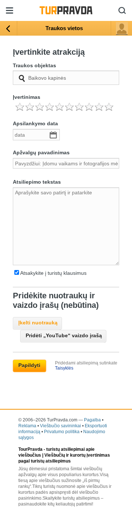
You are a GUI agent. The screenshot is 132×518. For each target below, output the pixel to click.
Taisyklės (64, 368)
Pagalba (92, 419)
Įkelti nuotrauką (38, 322)
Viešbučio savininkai (60, 425)
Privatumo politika (62, 431)
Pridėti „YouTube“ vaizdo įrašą (64, 335)
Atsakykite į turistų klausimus (53, 273)
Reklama (27, 425)
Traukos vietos (64, 28)
